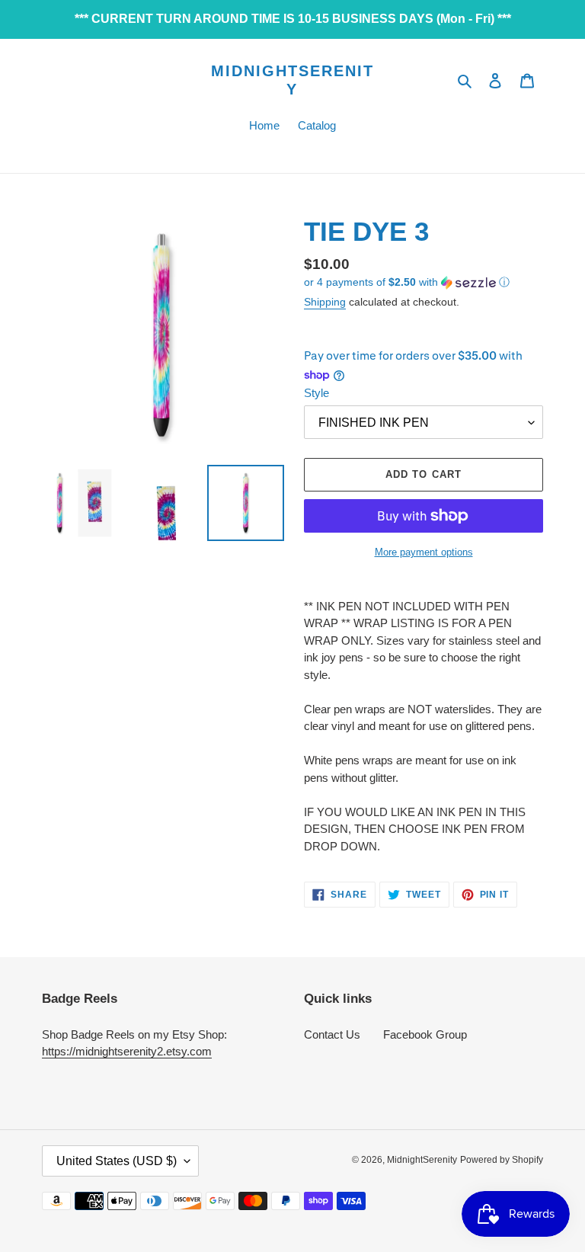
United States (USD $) (116, 1160)
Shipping (325, 302)
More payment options (424, 552)
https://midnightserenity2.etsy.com (127, 1051)
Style (316, 392)
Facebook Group (425, 1034)
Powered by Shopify (501, 1159)
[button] (407, 282)
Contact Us (332, 1034)
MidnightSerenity (292, 80)
